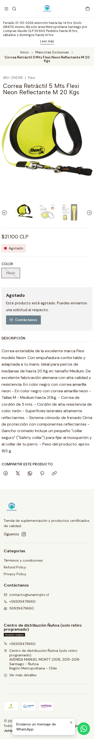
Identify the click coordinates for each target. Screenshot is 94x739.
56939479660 (21, 608)
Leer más (47, 41)
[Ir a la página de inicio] (47, 9)
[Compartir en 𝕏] (18, 473)
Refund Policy (15, 567)
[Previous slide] (5, 213)
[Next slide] (88, 213)
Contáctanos (26, 320)
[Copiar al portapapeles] (54, 473)
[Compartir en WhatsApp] (30, 473)
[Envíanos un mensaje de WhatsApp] (83, 728)
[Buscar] (14, 9)
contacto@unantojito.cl (29, 594)
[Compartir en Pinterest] (42, 473)
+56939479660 (22, 601)
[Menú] (6, 9)
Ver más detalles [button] (23, 675)
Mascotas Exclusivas (52, 52)
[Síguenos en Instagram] (23, 534)
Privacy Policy (15, 574)
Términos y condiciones (23, 560)
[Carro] (87, 9)
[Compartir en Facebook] (6, 473)
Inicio (24, 52)
